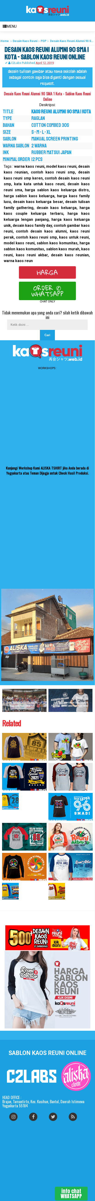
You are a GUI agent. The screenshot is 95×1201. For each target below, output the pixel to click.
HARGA (47, 272)
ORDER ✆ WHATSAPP (47, 291)
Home (4, 41)
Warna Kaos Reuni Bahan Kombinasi (18, 904)
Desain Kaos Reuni (25, 41)
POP (43, 41)
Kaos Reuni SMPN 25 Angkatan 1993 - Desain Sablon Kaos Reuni (23, 814)
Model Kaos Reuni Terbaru (65, 902)
